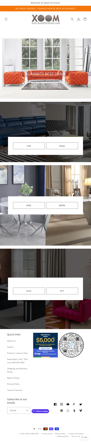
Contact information (76, 434)
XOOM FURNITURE (32, 434)
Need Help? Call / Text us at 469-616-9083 (17, 361)
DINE (28, 205)
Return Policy (13, 378)
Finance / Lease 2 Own (17, 353)
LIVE (29, 145)
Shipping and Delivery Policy (17, 370)
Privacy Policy (13, 384)
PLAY (28, 291)
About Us (11, 340)
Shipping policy (63, 436)
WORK (62, 205)
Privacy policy (47, 434)
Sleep (62, 145)
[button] (6, 19)
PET (62, 291)
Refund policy (60, 434)
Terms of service (14, 390)
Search (10, 347)
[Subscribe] (27, 410)
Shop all (45, 82)
